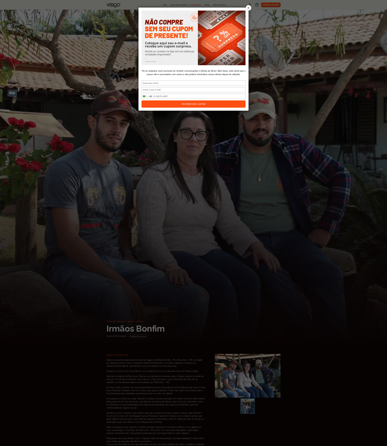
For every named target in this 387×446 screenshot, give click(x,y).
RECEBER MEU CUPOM (193, 104)
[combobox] (147, 96)
